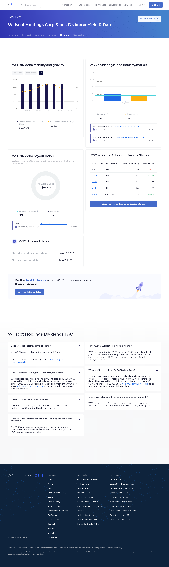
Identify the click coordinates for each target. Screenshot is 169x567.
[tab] (13, 35)
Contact (51, 524)
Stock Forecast (82, 488)
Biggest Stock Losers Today (122, 488)
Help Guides (53, 520)
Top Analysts (99, 5)
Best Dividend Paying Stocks (89, 506)
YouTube (52, 533)
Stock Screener (83, 484)
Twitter (51, 528)
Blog (50, 488)
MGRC (94, 194)
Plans (50, 497)
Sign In (142, 5)
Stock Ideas (84, 5)
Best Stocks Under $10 (120, 520)
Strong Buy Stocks (84, 497)
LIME (94, 188)
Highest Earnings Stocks (87, 502)
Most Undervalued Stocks (121, 506)
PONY (94, 175)
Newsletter (53, 537)
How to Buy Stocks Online (87, 524)
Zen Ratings (115, 5)
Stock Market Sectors (85, 515)
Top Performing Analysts (87, 479)
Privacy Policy (54, 502)
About (50, 479)
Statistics (80, 511)
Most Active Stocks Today (121, 502)
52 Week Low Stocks (119, 497)
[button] (46, 346)
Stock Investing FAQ (57, 493)
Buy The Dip (115, 479)
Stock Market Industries (86, 520)
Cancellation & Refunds (58, 511)
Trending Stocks (83, 493)
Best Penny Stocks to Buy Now (123, 511)
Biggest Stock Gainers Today (122, 484)
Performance (54, 515)
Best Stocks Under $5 (119, 515)
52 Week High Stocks (119, 493)
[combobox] (30, 5)
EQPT (94, 182)
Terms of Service (55, 506)
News (50, 484)
